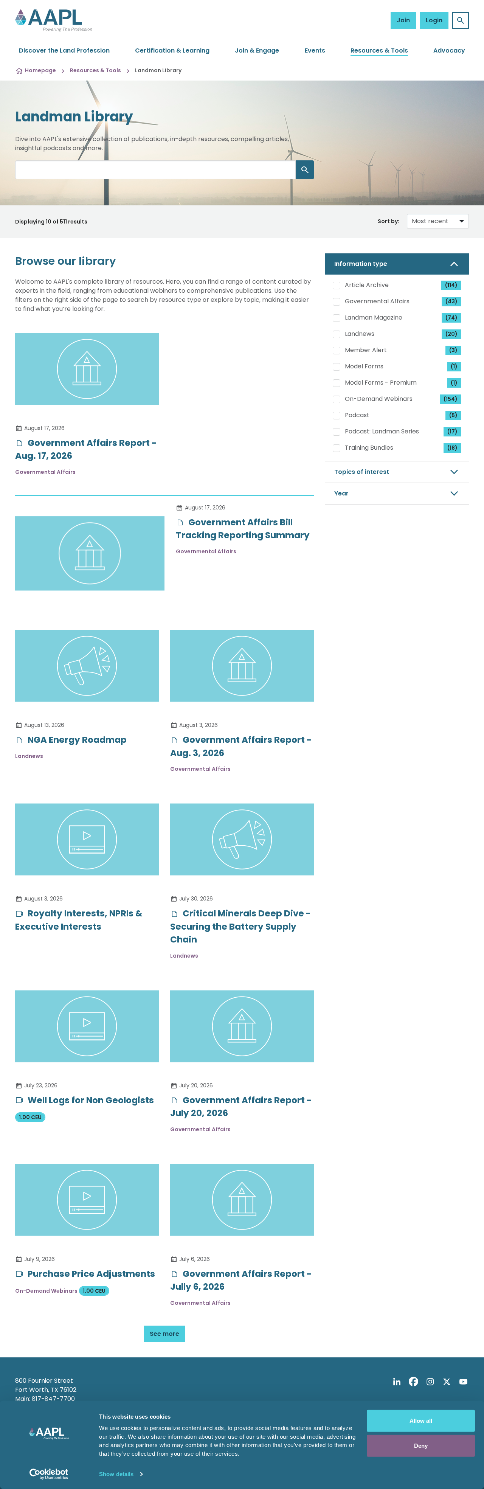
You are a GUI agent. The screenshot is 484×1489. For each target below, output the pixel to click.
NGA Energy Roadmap (76, 740)
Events (315, 50)
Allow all (421, 1421)
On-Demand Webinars (401, 398)
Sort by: (388, 221)
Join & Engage (257, 50)
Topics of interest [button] (361, 471)
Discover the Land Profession (64, 50)
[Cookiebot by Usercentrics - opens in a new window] (49, 1474)
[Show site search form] (460, 20)
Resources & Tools (379, 50)
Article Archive (401, 285)
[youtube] (463, 1382)
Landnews (401, 333)
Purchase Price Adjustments (90, 1274)
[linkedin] (396, 1382)
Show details (116, 1474)
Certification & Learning (172, 50)
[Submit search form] (305, 169)
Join (403, 20)
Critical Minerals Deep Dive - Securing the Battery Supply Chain (240, 926)
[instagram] (430, 1382)
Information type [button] (360, 263)
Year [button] (341, 493)
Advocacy (449, 50)
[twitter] (446, 1382)
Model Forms (401, 366)
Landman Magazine (401, 317)
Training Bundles (401, 447)
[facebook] (413, 1382)
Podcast (401, 415)
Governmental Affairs (401, 301)
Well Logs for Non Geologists (90, 1100)
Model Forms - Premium (401, 382)
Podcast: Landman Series (401, 431)
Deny (421, 1445)
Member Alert (401, 350)
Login (434, 20)
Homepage (40, 70)
